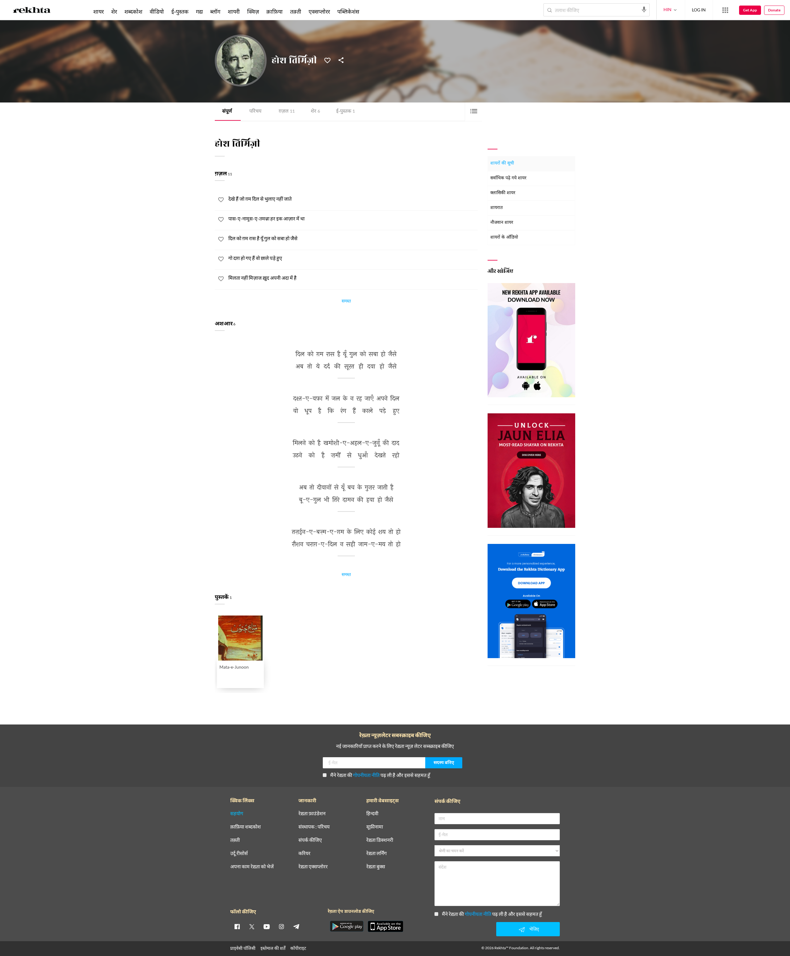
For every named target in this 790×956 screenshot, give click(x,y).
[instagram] (281, 926)
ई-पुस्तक (345, 111)
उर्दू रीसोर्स (239, 853)
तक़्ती (295, 11)
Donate (774, 10)
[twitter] (252, 926)
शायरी (234, 11)
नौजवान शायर (501, 223)
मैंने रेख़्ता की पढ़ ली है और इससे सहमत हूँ (380, 775)
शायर (98, 11)
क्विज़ (253, 11)
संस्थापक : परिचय (314, 826)
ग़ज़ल (287, 111)
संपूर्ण (227, 111)
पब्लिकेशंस (348, 11)
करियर (304, 853)
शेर (315, 111)
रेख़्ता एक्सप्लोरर (313, 866)
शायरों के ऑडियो (504, 237)
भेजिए (534, 929)
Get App (750, 10)
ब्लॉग (215, 11)
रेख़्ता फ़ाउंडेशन (312, 813)
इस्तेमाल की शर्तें (272, 948)
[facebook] (237, 926)
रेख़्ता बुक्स (375, 866)
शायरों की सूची (502, 163)
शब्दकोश (133, 11)
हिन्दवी (372, 813)
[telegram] (296, 926)
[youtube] (267, 926)
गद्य (199, 11)
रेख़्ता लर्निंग (376, 853)
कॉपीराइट (298, 948)
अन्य (371, 11)
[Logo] (31, 11)
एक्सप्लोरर (319, 11)
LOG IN (699, 9)
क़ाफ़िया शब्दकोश (245, 826)
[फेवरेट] (327, 59)
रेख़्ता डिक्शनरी (379, 840)
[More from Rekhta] (725, 10)
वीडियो (157, 11)
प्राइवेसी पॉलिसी (243, 948)
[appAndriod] (346, 926)
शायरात (496, 208)
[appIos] (385, 926)
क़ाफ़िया (274, 11)
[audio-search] (644, 9)
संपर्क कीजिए (310, 840)
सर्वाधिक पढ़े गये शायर (508, 178)
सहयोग (236, 813)
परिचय (255, 111)
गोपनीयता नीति (366, 775)
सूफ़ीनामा (374, 826)
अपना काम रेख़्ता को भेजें (252, 866)
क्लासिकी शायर (502, 193)
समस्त (346, 301)
